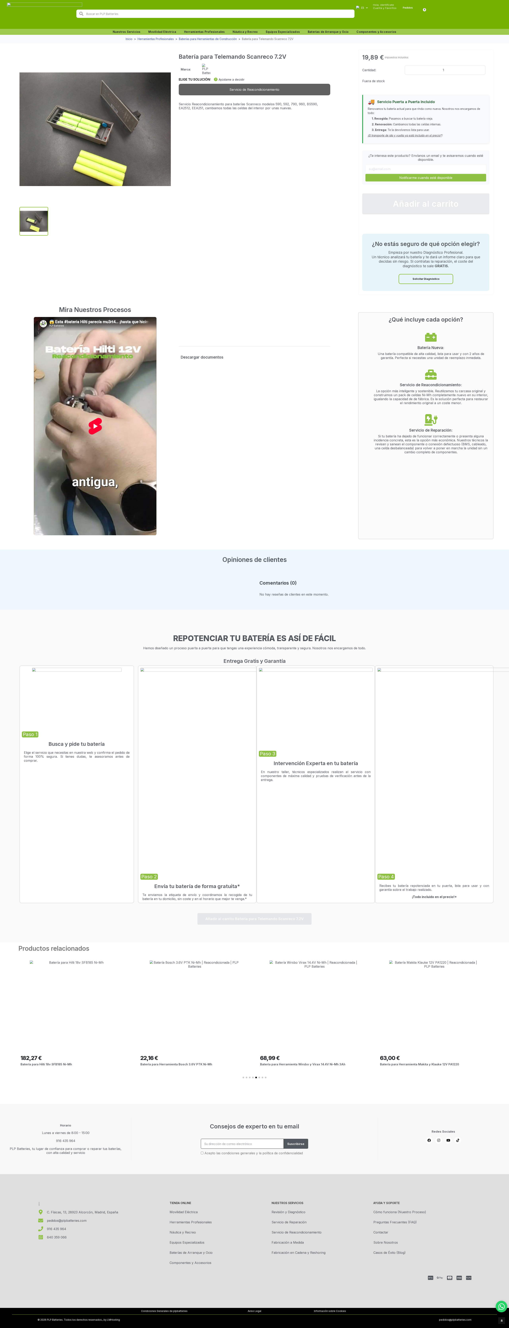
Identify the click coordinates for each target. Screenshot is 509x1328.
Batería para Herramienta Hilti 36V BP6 (408, 1064)
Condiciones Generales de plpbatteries (164, 1310)
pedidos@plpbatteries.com (455, 1319)
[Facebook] (429, 1140)
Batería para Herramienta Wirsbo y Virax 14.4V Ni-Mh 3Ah (183, 1064)
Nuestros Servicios (127, 31)
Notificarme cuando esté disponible (425, 178)
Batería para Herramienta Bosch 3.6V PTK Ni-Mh (56, 1064)
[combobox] (215, 14)
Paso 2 (149, 876)
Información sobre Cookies (330, 1310)
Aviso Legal (254, 1310)
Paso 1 (30, 734)
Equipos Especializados (283, 31)
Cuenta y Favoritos (384, 8)
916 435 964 (65, 1141)
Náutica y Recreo (245, 31)
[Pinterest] (457, 1140)
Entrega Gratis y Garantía (254, 661)
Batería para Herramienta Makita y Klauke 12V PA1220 (299, 1064)
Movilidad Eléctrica (162, 31)
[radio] (254, 89)
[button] (425, 203)
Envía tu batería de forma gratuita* (197, 886)
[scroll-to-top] (501, 1320)
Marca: (186, 69)
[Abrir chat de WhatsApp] (501, 1306)
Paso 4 (386, 876)
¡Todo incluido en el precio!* (434, 897)
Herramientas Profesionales (204, 31)
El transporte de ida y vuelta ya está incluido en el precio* (405, 135)
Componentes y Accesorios (376, 31)
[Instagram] (438, 1140)
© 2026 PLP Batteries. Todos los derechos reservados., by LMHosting (79, 1319)
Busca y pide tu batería (77, 744)
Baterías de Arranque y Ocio (328, 31)
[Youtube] (448, 1140)
